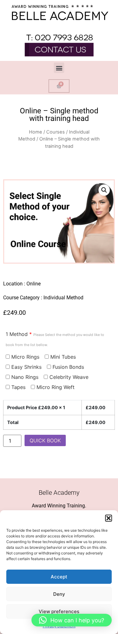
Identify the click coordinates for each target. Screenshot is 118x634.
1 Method (55, 339)
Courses (55, 132)
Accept (59, 577)
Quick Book (45, 440)
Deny (59, 594)
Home (35, 132)
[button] (108, 518)
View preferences (59, 611)
